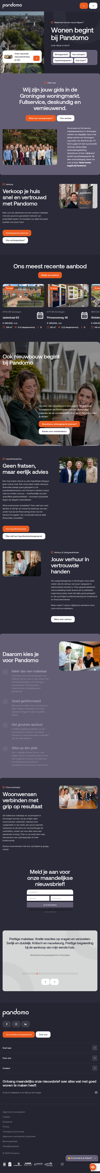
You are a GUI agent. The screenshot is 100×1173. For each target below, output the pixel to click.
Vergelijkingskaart (11, 1146)
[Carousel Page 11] (46, 974)
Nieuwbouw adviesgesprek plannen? (59, 424)
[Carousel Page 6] (35, 974)
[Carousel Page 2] (25, 974)
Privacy (6, 1126)
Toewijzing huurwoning (13, 1131)
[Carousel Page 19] (65, 974)
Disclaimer (7, 1121)
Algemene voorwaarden (14, 1112)
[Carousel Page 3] (28, 974)
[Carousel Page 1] (23, 974)
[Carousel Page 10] (44, 974)
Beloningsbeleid (10, 1141)
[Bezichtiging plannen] (40, 315)
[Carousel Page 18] (63, 974)
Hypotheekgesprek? (63, 60)
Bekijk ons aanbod (50, 275)
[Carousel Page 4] (30, 974)
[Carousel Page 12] (49, 974)
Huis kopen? (81, 60)
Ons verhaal (65, 118)
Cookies (6, 1117)
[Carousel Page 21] (70, 974)
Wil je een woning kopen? (41, 118)
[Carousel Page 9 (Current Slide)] (42, 974)
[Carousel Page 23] (75, 974)
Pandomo (14, 1153)
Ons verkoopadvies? (15, 240)
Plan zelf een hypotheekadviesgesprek (24, 536)
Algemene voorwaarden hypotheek (19, 1136)
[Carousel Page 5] (32, 974)
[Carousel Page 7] (37, 974)
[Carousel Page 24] (77, 974)
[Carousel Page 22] (72, 974)
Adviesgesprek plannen (17, 233)
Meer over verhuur (63, 619)
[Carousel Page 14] (53, 974)
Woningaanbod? (61, 54)
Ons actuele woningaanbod (19, 1034)
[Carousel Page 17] (60, 974)
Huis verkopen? (78, 54)
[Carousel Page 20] (67, 974)
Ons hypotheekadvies (16, 529)
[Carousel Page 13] (51, 974)
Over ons (43, 1034)
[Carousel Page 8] (39, 974)
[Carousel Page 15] (56, 974)
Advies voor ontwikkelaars (54, 431)
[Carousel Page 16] (58, 974)
